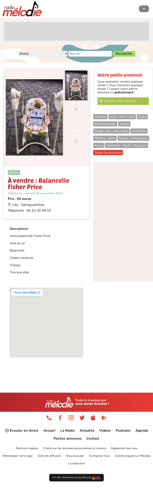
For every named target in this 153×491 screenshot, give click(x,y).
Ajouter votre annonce (120, 101)
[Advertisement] (76, 31)
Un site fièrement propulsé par (72, 477)
